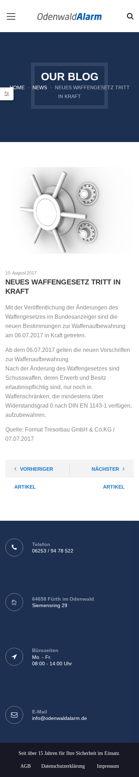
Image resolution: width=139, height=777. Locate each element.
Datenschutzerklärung (63, 766)
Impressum (108, 766)
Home (17, 87)
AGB (25, 766)
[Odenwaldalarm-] (69, 16)
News (39, 87)
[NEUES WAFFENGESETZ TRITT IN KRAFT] (69, 210)
